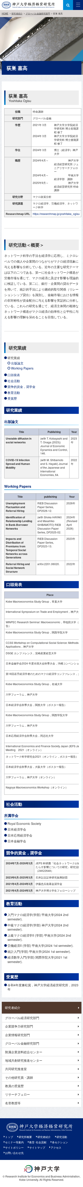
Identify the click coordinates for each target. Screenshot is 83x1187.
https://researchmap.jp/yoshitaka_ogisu (56, 214)
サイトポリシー (14, 1147)
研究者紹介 (17, 13)
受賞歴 (12, 398)
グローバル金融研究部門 (38, 13)
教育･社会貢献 (37, 1142)
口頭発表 (14, 375)
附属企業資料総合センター (23, 1052)
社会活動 (14, 381)
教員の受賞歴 (14, 1086)
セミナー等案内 (14, 1142)
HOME (5, 13)
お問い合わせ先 (14, 1153)
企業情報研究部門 (17, 1035)
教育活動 (14, 392)
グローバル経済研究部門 (22, 1018)
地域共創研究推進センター (23, 1060)
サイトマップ (37, 1147)
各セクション (60, 1142)
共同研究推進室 (16, 1069)
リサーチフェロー (17, 1094)
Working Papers (22, 368)
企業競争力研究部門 (19, 1026)
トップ (9, 1137)
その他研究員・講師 (19, 1077)
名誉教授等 (13, 1103)
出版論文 (17, 363)
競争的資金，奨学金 (21, 386)
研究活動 (61, 1137)
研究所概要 (25, 1137)
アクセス (56, 1147)
